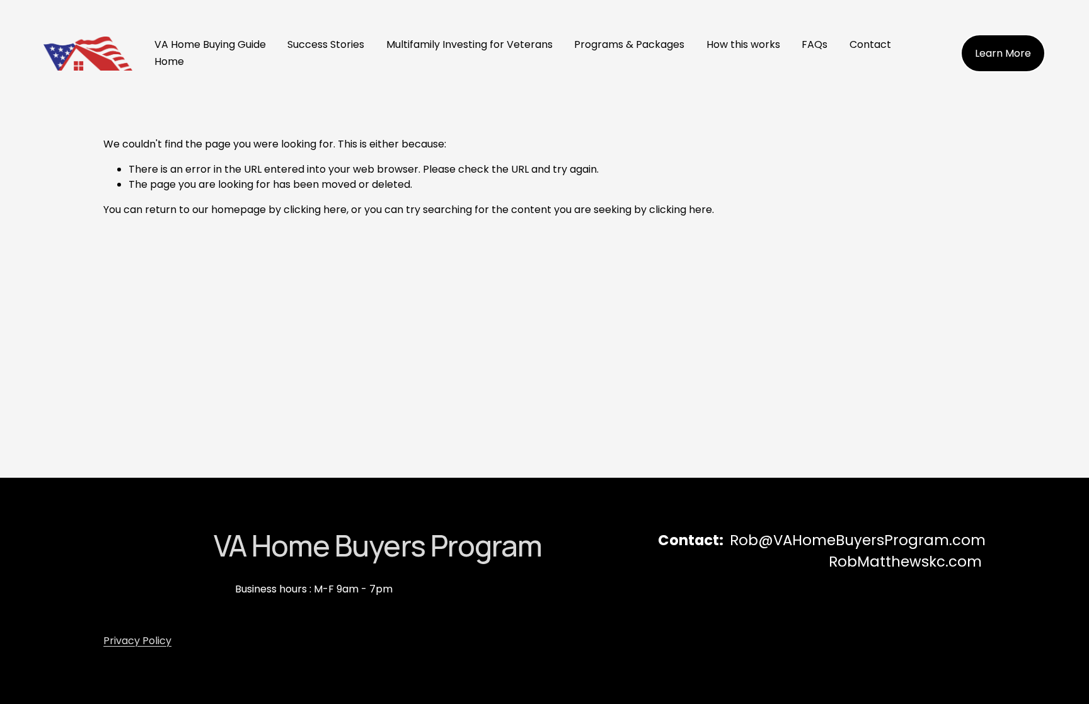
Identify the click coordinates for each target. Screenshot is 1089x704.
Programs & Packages (629, 44)
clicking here (315, 209)
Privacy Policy (137, 640)
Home (169, 61)
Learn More (1003, 53)
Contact (870, 44)
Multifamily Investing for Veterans (469, 44)
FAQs (814, 44)
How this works (743, 44)
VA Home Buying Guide (210, 44)
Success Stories (325, 44)
